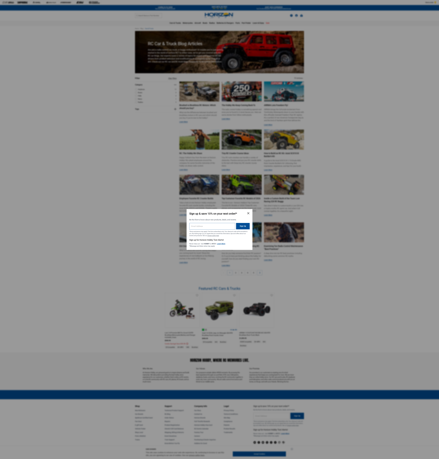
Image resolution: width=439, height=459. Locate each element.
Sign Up (243, 226)
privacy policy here (213, 235)
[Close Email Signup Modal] (248, 213)
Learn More (221, 244)
